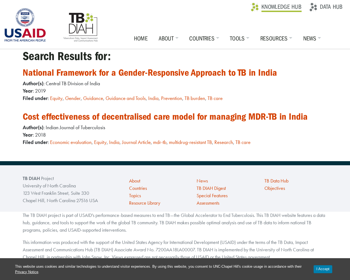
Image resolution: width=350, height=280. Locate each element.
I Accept (322, 269)
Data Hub (331, 6)
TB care (215, 98)
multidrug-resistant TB (190, 142)
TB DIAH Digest (211, 188)
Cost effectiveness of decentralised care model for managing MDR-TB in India (165, 116)
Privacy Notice (26, 272)
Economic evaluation (71, 142)
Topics (135, 196)
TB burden (195, 98)
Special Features (212, 196)
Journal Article (136, 142)
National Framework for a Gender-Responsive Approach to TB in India (150, 72)
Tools (237, 38)
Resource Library (144, 203)
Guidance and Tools (126, 98)
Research (223, 142)
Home (141, 38)
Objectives (274, 188)
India (153, 98)
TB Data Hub (276, 181)
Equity (56, 98)
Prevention (171, 98)
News (309, 38)
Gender (73, 98)
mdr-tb (160, 142)
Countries (201, 38)
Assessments (208, 203)
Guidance (93, 98)
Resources (274, 38)
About (166, 38)
